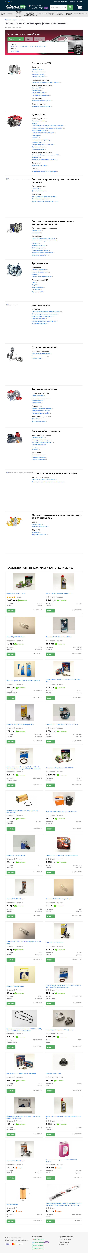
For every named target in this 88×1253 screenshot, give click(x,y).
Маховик (35, 274)
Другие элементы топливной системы (45, 201)
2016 (40, 46)
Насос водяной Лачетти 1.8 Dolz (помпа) (59, 1030)
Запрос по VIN (38, 1248)
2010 (12, 46)
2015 (36, 46)
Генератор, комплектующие (42, 442)
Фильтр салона (37, 69)
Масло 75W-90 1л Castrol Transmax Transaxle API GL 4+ (63, 1117)
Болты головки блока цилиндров (43, 133)
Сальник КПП (36, 289)
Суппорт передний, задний (41, 411)
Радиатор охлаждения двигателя (43, 238)
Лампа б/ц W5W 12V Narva (16, 637)
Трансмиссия (40, 263)
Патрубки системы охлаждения (42, 252)
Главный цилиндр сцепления (42, 277)
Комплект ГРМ (37, 88)
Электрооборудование (46, 431)
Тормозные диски (38, 395)
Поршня (34, 123)
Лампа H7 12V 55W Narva (54, 942)
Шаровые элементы (39, 319)
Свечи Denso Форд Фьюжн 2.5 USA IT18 (59, 768)
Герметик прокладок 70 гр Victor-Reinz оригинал (23, 680)
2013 (26, 46)
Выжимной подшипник (40, 272)
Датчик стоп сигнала (39, 421)
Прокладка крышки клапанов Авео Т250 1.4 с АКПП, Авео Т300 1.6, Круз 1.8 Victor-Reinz (24, 1030)
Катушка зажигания (38, 459)
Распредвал (36, 135)
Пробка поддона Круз (53, 1073)
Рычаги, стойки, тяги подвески (42, 316)
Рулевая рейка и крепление (41, 353)
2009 (17, 51)
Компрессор (36, 233)
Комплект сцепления (39, 269)
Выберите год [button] (15, 39)
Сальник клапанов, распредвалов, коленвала (47, 128)
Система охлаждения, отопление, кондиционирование (53, 222)
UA (11, 1)
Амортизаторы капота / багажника (44, 479)
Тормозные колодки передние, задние (45, 82)
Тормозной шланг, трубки (41, 413)
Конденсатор (36, 230)
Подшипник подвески (39, 323)
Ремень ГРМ (36, 90)
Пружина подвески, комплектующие (44, 314)
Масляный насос (37, 142)
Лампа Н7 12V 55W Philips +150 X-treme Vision (62, 724)
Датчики (35, 449)
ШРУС (34, 282)
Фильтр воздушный (38, 76)
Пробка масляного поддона (41, 106)
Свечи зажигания (38, 455)
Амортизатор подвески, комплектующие (46, 311)
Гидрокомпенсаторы (39, 130)
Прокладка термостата (40, 255)
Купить (11, 611)
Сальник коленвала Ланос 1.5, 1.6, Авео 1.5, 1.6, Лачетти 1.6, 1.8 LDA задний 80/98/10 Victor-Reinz (24, 768)
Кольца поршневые (38, 121)
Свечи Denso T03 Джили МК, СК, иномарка (21, 1073)
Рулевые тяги (36, 358)
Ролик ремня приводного (40, 95)
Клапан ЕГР (35, 188)
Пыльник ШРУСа (37, 287)
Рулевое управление (45, 347)
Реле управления (38, 447)
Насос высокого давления (40, 199)
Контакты (72, 1)
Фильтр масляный (38, 74)
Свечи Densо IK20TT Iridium (16, 593)
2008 (12, 51)
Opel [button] (29, 39)
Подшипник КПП (37, 292)
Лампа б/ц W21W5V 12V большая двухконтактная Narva (24, 942)
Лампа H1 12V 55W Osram (15, 899)
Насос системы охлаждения (41, 101)
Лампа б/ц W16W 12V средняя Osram (59, 899)
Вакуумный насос (37, 400)
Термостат (35, 243)
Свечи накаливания (38, 457)
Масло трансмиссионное (40, 526)
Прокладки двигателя (39, 165)
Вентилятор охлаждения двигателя (44, 241)
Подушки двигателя (39, 147)
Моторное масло (37, 524)
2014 (31, 46)
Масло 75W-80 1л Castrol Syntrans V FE (59, 593)
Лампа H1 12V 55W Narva (15, 986)
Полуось (34, 285)
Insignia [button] (39, 39)
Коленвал (35, 137)
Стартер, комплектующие (41, 440)
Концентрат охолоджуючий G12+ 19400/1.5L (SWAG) (61, 1161)
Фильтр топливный (38, 72)
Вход (80, 1)
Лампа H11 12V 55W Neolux (16, 855)
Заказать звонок (38, 1245)
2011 (17, 46)
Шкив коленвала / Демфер (41, 140)
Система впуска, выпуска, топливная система (55, 180)
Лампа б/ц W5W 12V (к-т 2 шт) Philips (59, 637)
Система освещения (39, 444)
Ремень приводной (38, 93)
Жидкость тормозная (39, 534)
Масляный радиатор (39, 245)
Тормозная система (44, 389)
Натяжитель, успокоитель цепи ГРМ (44, 160)
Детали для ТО (41, 63)
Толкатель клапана (38, 149)
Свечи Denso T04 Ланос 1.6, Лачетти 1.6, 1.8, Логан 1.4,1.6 (63, 680)
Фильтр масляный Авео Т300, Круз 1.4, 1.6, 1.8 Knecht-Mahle (22, 811)
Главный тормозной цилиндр (42, 408)
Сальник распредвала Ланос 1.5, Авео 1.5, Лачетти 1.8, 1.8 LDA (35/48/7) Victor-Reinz (63, 986)
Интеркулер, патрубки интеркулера (44, 171)
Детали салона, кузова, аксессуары (54, 473)
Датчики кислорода (39, 191)
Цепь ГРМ (35, 157)
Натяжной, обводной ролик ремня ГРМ (45, 155)
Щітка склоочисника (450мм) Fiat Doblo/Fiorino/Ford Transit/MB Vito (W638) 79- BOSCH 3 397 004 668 (63, 1204)
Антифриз (35, 532)
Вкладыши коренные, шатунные (43, 144)
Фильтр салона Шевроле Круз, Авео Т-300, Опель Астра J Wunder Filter (23, 1117)
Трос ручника (36, 402)
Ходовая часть (41, 305)
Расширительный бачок (40, 250)
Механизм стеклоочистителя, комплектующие (48, 482)
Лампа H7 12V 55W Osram (15, 1161)
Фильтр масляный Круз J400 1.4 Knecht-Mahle (61, 811)
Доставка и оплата (60, 1)
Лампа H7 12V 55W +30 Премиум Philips (20, 724)
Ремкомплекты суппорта (40, 398)
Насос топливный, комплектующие (44, 196)
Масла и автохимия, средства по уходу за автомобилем (57, 516)
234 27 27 (37, 6)
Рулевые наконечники (39, 356)
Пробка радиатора (38, 248)
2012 (22, 46)
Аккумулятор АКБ (38, 437)
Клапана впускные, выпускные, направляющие (47, 125)
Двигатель (38, 114)
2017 (45, 46)
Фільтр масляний (12, 1204)
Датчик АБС (36, 419)
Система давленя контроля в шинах (44, 321)
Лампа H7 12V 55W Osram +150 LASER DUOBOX (62, 855)
